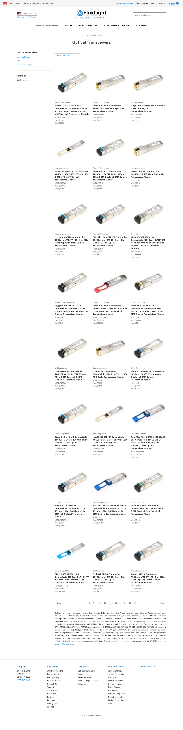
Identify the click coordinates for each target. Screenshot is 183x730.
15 (130, 603)
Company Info (53, 674)
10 (105, 603)
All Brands (141, 25)
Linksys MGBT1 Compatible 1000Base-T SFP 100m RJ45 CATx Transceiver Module (148, 174)
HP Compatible (114, 690)
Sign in (153, 3)
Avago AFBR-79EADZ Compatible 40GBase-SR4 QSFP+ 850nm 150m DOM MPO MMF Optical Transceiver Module (72, 175)
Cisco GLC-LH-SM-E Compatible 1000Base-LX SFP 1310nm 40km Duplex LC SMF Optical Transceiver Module (71, 441)
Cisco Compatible (115, 671)
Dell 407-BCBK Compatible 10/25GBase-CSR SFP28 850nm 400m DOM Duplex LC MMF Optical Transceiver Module (70, 375)
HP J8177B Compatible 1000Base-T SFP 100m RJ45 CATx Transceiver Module (148, 108)
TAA (18, 61)
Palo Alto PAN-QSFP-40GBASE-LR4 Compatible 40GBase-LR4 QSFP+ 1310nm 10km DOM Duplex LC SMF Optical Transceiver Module (110, 509)
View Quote (52, 703)
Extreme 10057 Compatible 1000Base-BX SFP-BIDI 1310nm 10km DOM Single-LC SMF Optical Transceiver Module (110, 175)
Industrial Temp (23, 57)
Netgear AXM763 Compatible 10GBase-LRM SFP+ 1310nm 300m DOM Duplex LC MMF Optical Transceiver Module (72, 241)
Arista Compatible (115, 680)
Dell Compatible (114, 684)
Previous (60, 603)
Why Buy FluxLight (55, 671)
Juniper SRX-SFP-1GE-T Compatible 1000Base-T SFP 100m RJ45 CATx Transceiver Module (110, 374)
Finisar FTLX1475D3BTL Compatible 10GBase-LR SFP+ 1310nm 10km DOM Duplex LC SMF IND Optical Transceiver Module (70, 511)
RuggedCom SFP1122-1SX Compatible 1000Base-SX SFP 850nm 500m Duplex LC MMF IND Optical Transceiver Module (72, 309)
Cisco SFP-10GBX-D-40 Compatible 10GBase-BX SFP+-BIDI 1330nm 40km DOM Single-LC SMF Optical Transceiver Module (148, 309)
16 (135, 603)
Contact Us (52, 684)
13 (121, 603)
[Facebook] (144, 672)
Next (162, 603)
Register (162, 3)
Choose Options (148, 215)
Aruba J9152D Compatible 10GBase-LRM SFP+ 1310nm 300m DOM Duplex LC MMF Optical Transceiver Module (148, 578)
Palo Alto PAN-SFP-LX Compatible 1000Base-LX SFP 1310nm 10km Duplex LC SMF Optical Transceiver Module (110, 241)
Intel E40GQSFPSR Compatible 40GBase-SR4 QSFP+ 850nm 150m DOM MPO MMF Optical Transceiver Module (110, 441)
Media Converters (88, 25)
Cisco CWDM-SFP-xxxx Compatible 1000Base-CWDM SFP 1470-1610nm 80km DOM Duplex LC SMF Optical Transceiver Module (148, 243)
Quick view (72, 79)
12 (116, 603)
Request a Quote (54, 680)
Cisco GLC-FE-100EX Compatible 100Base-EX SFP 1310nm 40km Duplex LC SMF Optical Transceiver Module (147, 375)
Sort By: (59, 55)
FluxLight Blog (53, 677)
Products (51, 700)
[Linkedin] (140, 672)
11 (110, 603)
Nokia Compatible (115, 697)
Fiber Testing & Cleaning (116, 25)
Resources (51, 693)
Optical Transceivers (47, 25)
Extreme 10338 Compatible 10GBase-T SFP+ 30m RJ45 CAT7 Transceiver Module (109, 108)
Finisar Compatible (116, 687)
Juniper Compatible (116, 674)
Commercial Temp (24, 64)
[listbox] (71, 56)
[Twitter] (149, 672)
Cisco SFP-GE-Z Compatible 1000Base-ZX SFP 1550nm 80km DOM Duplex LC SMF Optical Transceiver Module (147, 509)
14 (125, 603)
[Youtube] (154, 672)
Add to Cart (72, 84)
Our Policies (52, 690)
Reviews (50, 697)
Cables (68, 25)
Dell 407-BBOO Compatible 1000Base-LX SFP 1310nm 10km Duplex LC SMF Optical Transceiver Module (109, 578)
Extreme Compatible (116, 693)
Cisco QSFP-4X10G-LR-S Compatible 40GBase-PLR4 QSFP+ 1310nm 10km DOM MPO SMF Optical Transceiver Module (72, 578)
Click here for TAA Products (26, 17)
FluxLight (112, 677)
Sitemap (50, 707)
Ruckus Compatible (116, 700)
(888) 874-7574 (142, 3)
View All (111, 703)
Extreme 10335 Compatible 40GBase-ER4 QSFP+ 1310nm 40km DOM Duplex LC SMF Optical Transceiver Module (110, 309)
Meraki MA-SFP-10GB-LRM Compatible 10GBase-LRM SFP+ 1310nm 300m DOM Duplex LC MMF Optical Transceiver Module (72, 109)
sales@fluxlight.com (65, 644)
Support (50, 687)
